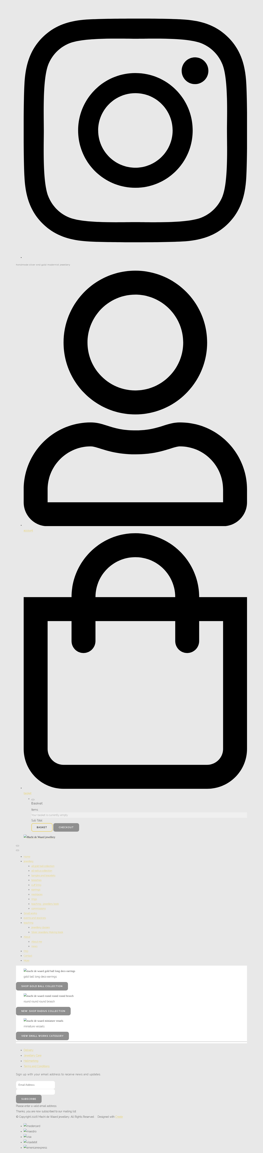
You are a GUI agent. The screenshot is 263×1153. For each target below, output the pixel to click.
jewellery (29, 861)
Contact (28, 955)
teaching (28, 922)
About (27, 936)
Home (27, 856)
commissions (38, 908)
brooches (36, 880)
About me (36, 941)
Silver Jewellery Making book (47, 932)
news (34, 946)
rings (34, 899)
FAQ (26, 951)
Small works (30, 913)
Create (119, 1116)
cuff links (36, 884)
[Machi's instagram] (135, 257)
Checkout (66, 827)
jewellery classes (40, 927)
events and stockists (35, 917)
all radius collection (41, 870)
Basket (42, 827)
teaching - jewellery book (45, 903)
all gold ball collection (42, 866)
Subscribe (28, 1099)
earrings (35, 889)
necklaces (36, 894)
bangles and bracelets (43, 875)
